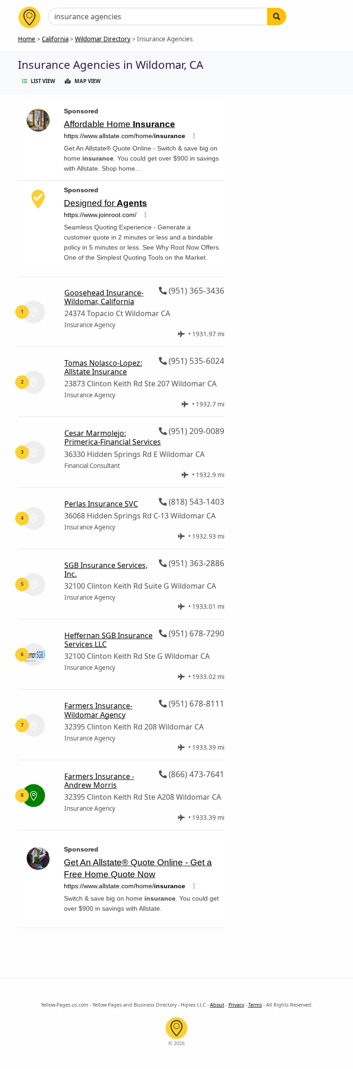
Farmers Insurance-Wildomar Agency (98, 710)
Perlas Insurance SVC (101, 504)
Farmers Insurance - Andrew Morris (99, 780)
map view (87, 81)
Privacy (236, 1005)
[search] (276, 16)
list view (43, 81)
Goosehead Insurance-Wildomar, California (103, 297)
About (217, 1005)
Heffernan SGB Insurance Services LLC (108, 639)
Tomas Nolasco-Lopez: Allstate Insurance (103, 367)
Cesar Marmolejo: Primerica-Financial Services (112, 437)
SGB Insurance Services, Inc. (106, 569)
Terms (255, 1005)
